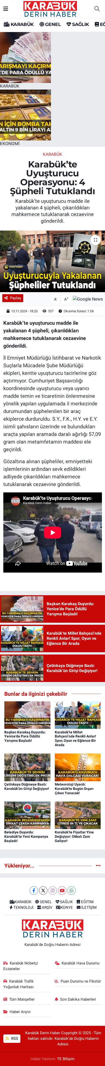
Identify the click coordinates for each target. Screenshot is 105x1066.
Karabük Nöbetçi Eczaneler (20, 966)
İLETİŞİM (89, 907)
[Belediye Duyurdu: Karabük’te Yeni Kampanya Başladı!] (27, 814)
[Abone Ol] (88, 298)
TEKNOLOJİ (23, 907)
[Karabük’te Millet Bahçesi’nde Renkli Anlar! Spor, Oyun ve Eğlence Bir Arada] (78, 714)
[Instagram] (52, 890)
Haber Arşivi (20, 1012)
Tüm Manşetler (22, 999)
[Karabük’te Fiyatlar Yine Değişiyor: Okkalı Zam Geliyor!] (78, 814)
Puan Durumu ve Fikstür (81, 981)
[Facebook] (34, 890)
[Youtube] (62, 890)
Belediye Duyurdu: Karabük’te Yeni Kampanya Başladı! (26, 836)
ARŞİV (47, 907)
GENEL (52, 24)
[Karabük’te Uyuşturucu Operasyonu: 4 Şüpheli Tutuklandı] (52, 261)
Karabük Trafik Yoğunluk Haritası (18, 984)
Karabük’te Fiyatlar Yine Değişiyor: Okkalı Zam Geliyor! (74, 836)
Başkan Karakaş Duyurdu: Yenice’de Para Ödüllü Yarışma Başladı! (25, 736)
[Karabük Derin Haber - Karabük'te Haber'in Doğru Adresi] (50, 8)
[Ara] (97, 9)
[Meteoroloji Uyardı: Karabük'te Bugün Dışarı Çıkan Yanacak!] (78, 767)
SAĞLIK (80, 24)
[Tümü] (98, 865)
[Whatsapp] (71, 890)
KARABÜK (21, 24)
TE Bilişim (65, 1059)
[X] (43, 890)
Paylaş (15, 298)
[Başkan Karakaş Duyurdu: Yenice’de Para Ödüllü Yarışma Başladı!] (27, 714)
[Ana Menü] (5, 8)
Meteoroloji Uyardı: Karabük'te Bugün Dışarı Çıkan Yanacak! (74, 788)
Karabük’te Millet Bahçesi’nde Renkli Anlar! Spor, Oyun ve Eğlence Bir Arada (75, 738)
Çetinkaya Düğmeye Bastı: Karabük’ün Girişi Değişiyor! (26, 786)
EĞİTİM (87, 902)
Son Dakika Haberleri (78, 999)
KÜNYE (67, 907)
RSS (14, 1038)
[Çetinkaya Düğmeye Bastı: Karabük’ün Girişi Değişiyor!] (27, 767)
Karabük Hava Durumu (80, 963)
